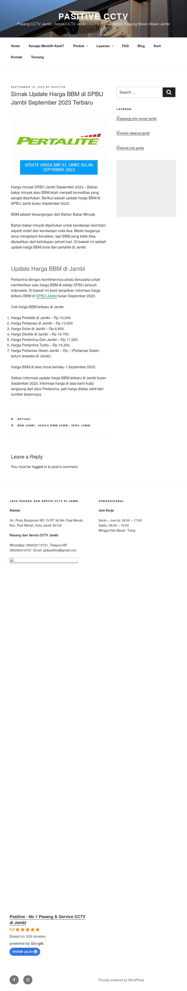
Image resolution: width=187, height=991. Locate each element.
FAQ (125, 46)
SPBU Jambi (46, 295)
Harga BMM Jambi (53, 425)
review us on (22, 951)
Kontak (16, 57)
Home (15, 46)
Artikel (24, 419)
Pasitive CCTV (93, 16)
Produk (78, 46)
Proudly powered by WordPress (121, 980)
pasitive (58, 87)
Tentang (37, 57)
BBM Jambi (26, 425)
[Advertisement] (146, 188)
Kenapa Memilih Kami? (46, 46)
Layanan (103, 46)
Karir (157, 46)
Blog (141, 46)
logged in (39, 466)
